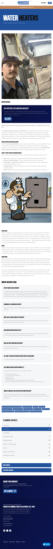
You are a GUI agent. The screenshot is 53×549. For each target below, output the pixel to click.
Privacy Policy (12, 542)
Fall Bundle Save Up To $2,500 (26, 7)
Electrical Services (8, 470)
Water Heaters (6, 429)
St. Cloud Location (7, 516)
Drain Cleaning (6, 432)
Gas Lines (5, 447)
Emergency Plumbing (7, 440)
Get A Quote (8, 118)
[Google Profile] (4, 531)
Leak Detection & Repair (8, 436)
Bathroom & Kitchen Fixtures (9, 451)
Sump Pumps (6, 425)
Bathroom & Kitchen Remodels (9, 444)
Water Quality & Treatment (9, 455)
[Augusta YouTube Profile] (7, 531)
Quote (50, 2)
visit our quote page (8, 485)
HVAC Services (6, 465)
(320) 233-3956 (43, 2)
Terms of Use (5, 542)
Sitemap (23, 542)
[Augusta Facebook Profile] (10, 531)
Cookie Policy (18, 542)
